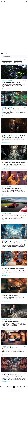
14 (14, 387)
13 (10, 387)
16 (20, 387)
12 (7, 387)
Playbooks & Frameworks (6, 62)
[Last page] (19, 390)
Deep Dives (4, 59)
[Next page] (15, 390)
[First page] (9, 390)
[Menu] (26, 1)
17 (24, 387)
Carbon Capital (21, 59)
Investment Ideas (12, 59)
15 (17, 387)
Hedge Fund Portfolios (18, 62)
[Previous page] (12, 390)
